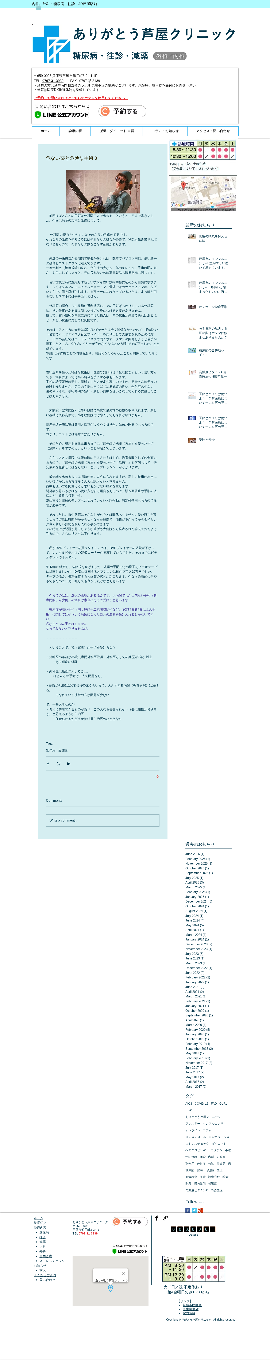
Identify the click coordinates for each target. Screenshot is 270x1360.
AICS (188, 1103)
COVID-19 (201, 1103)
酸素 (225, 1177)
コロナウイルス (219, 1137)
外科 (42, 1251)
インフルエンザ (213, 1123)
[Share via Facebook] (48, 763)
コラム (207, 1130)
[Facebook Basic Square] (187, 1210)
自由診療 (45, 1256)
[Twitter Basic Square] (194, 1210)
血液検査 (191, 1177)
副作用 (50, 750)
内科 (211, 1157)
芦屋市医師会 (192, 1305)
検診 (211, 1163)
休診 (203, 1157)
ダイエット (219, 1143)
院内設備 (200, 1183)
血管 (203, 1177)
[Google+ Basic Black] (165, 1218)
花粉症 (209, 1170)
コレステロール (195, 1137)
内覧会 (221, 1157)
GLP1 (223, 1103)
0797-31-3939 (52, 81)
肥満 (200, 1170)
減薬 (42, 1242)
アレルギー (192, 1123)
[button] (38, 7)
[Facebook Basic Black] (156, 1218)
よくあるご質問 (45, 1275)
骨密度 (212, 1183)
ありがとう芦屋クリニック (203, 1116)
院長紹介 (40, 1223)
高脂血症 (217, 1190)
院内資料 (189, 1313)
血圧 (220, 1170)
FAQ (214, 1103)
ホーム (38, 1218)
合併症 (63, 750)
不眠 (228, 1150)
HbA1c (189, 1110)
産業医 (221, 1163)
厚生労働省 (190, 1309)
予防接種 (191, 1157)
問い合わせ (47, 1280)
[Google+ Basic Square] (200, 1210)
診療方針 (214, 1177)
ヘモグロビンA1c (196, 1150)
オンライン (192, 1130)
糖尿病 (189, 1170)
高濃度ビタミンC (196, 1190)
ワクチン (217, 1150)
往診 (42, 1237)
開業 (188, 1183)
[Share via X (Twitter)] (58, 763)
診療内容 (40, 1227)
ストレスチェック (197, 1143)
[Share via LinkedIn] (69, 763)
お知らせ (40, 1265)
